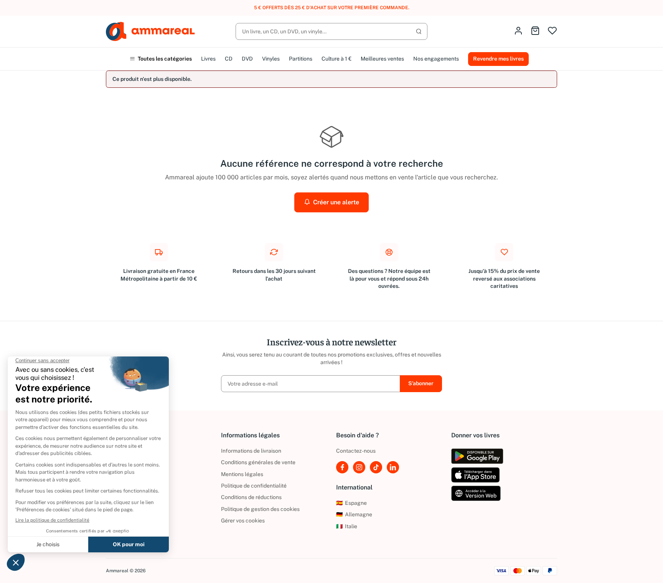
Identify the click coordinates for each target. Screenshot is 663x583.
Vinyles (271, 59)
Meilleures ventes (382, 59)
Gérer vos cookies (243, 520)
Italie (346, 526)
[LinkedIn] (393, 467)
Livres (208, 59)
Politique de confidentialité (254, 486)
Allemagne (354, 514)
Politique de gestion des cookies (260, 509)
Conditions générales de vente (258, 462)
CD (229, 59)
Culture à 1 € (336, 59)
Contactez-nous (356, 451)
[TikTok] (376, 467)
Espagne (351, 503)
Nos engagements (436, 59)
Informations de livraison (251, 451)
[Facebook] (342, 467)
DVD (247, 59)
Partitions (300, 59)
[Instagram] (359, 467)
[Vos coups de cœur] (552, 31)
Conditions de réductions (251, 497)
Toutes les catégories (164, 59)
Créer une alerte (335, 202)
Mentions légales (242, 474)
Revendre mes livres (498, 59)
